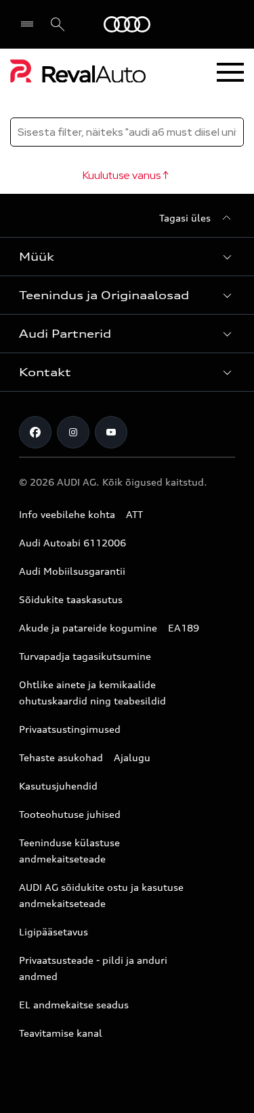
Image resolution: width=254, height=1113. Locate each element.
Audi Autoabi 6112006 (72, 542)
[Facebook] (35, 432)
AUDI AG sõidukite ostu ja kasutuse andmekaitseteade (101, 895)
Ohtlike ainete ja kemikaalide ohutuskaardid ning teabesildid (92, 692)
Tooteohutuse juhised (70, 814)
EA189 (183, 627)
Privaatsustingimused (70, 729)
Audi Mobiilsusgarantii (72, 571)
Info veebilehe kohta (67, 514)
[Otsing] (57, 24)
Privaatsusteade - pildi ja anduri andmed (93, 968)
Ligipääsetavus (53, 931)
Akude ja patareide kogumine (88, 627)
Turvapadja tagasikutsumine (85, 656)
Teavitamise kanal (60, 1033)
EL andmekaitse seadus (74, 1004)
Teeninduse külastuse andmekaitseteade (69, 850)
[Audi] (127, 24)
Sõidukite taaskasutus (71, 599)
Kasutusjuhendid (58, 786)
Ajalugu (132, 757)
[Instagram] (73, 432)
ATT (134, 514)
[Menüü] (30, 24)
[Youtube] (111, 432)
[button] (127, 256)
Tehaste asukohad (61, 757)
